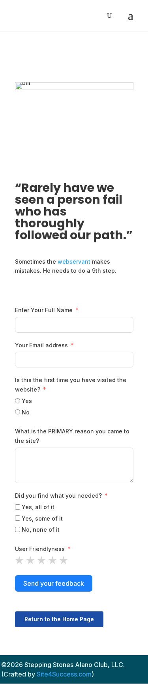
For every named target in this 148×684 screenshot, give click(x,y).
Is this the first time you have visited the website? (70, 385)
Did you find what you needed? (58, 495)
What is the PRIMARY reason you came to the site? (72, 436)
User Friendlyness (40, 548)
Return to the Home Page (59, 619)
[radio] (19, 560)
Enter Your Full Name (44, 310)
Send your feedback (53, 583)
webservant (74, 261)
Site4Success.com (64, 674)
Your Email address (41, 345)
